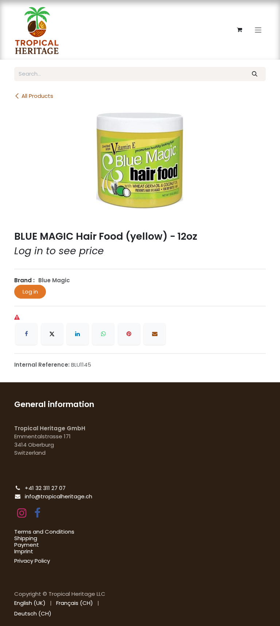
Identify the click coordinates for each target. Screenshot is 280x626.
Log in (30, 291)
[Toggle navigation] (258, 29)
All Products (37, 96)
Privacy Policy (32, 561)
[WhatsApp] (103, 334)
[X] (52, 334)
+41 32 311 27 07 (45, 488)
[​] (21, 513)
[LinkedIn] (78, 334)
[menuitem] (30, 603)
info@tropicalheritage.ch (58, 496)
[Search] (255, 74)
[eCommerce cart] (239, 30)
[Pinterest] (129, 334)
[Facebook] (26, 334)
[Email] (155, 334)
